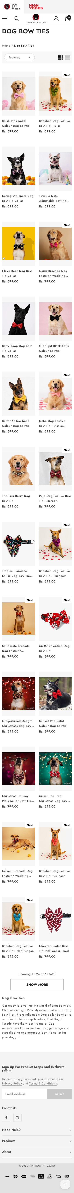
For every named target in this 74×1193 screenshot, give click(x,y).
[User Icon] (56, 18)
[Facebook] (6, 1117)
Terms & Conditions (43, 1083)
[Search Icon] (16, 18)
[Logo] (36, 18)
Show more (37, 984)
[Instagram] (17, 1117)
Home (6, 46)
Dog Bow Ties (24, 46)
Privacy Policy (12, 1083)
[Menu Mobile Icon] (4, 18)
